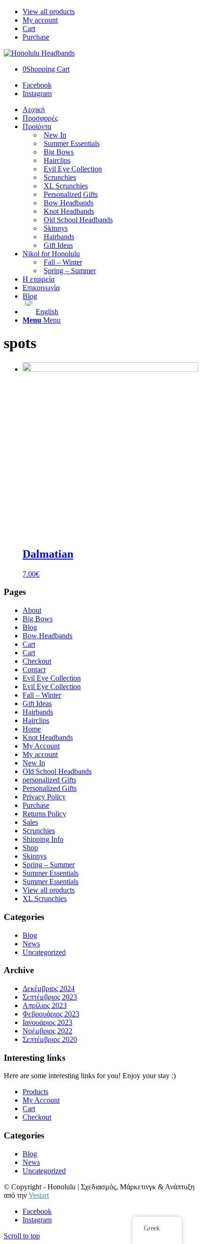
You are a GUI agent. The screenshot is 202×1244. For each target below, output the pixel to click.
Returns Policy (44, 814)
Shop (30, 848)
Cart (29, 28)
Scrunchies (39, 831)
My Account (41, 746)
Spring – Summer (49, 865)
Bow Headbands (47, 636)
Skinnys (35, 856)
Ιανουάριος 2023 (47, 1022)
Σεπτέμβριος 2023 (50, 997)
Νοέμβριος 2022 (47, 1031)
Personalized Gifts (50, 788)
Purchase (36, 37)
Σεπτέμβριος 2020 (50, 1039)
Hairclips (36, 720)
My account (40, 20)
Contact (34, 670)
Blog (30, 627)
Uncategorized (44, 952)
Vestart (39, 1195)
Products (35, 1092)
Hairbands (38, 712)
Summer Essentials (50, 873)
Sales (30, 822)
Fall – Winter (42, 695)
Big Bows (38, 619)
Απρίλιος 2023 (45, 1005)
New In (34, 763)
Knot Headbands (48, 737)
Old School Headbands (57, 771)
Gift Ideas (37, 703)
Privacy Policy (44, 797)
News (31, 944)
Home (32, 729)
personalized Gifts (49, 780)
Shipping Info (43, 839)
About (32, 610)
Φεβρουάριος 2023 (51, 1014)
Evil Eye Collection (52, 678)
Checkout (37, 661)
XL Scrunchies (45, 898)
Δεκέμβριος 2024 (49, 988)
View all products (49, 12)
